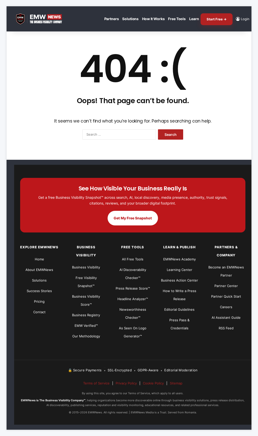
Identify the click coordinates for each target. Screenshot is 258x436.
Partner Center (226, 286)
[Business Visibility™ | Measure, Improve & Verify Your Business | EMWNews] (42, 19)
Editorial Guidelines (179, 309)
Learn (194, 19)
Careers (226, 307)
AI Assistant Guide (226, 317)
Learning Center (179, 270)
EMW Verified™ (86, 326)
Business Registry (86, 315)
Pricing (39, 301)
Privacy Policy (126, 383)
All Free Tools (132, 259)
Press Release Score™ (133, 288)
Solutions (130, 19)
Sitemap (176, 383)
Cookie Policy (153, 383)
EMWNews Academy (179, 259)
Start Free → (217, 19)
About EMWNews (39, 270)
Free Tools (177, 19)
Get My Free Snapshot (133, 218)
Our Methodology (86, 336)
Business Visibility (86, 267)
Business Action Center (179, 280)
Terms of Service (96, 383)
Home (39, 259)
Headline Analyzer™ (132, 299)
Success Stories (39, 291)
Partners (111, 19)
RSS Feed (226, 328)
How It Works (153, 19)
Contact (39, 312)
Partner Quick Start (226, 296)
